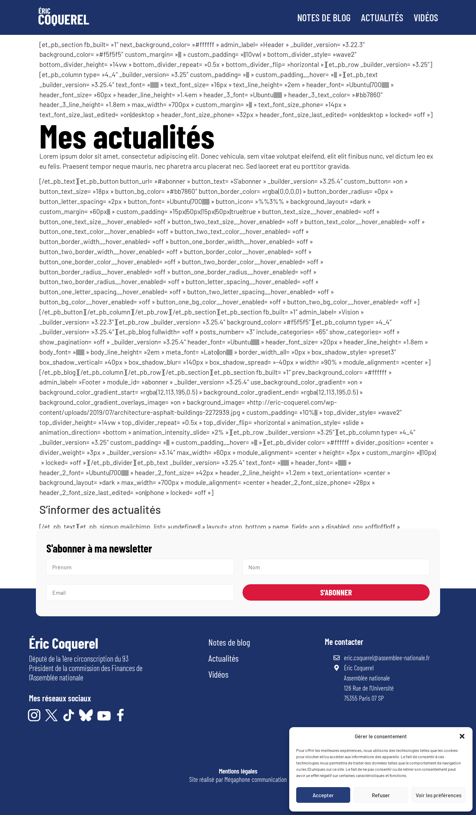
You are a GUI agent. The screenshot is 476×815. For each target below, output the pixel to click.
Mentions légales (238, 771)
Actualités (382, 17)
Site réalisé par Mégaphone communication (238, 779)
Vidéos (426, 17)
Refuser (381, 795)
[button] (462, 736)
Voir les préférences (438, 795)
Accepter (323, 795)
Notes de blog (324, 17)
